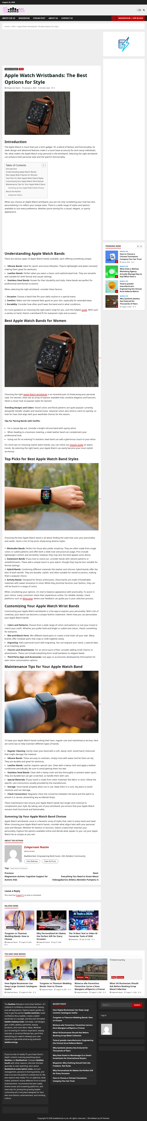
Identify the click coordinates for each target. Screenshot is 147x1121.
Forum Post (39, 18)
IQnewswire (74, 939)
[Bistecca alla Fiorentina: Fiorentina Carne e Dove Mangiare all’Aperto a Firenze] (91, 969)
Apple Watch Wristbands (18, 868)
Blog (86, 977)
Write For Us (8, 18)
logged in (20, 895)
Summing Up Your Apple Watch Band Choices (26, 188)
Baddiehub (24, 18)
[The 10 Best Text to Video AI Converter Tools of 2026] (84, 920)
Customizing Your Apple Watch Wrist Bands (25, 181)
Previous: (26, 876)
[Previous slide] (137, 246)
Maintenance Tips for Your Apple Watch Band (25, 184)
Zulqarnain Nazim (14, 88)
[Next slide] (141, 246)
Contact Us (67, 18)
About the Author (13, 191)
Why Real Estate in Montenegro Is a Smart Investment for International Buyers (111, 301)
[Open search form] (144, 10)
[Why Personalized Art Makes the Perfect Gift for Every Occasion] (51, 920)
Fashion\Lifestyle (11, 69)
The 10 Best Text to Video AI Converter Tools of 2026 (83, 935)
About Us (53, 18)
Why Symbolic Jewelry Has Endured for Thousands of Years (111, 286)
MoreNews (92, 1118)
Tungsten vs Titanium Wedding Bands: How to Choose (17, 936)
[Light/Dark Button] (139, 10)
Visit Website (32, 861)
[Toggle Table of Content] (42, 165)
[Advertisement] (51, 49)
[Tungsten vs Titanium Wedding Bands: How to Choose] (19, 920)
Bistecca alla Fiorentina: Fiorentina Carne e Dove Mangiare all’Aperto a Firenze (90, 986)
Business (42, 927)
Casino (9, 977)
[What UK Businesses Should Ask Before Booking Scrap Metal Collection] (126, 969)
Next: (75, 876)
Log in (103, 1015)
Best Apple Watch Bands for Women (21, 175)
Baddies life (124, 251)
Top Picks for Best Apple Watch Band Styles (24, 178)
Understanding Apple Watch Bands (21, 172)
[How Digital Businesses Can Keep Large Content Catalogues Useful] (21, 969)
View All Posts (50, 861)
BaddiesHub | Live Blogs (130, 18)
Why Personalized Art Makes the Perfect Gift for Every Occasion (51, 936)
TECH (21, 69)
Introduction (11, 169)
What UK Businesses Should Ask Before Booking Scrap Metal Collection (124, 986)
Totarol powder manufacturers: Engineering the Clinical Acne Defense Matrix (111, 272)
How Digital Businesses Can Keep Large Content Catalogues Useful (21, 986)
